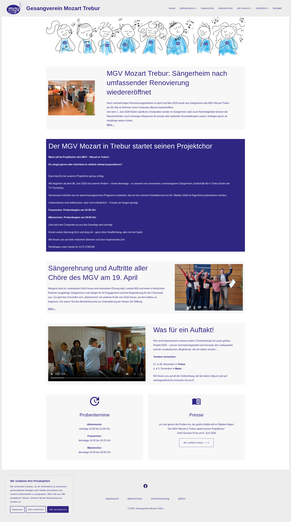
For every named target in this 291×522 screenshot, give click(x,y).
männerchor (225, 8)
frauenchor (207, 8)
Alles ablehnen (36, 509)
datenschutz (134, 498)
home (172, 8)
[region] (39, 496)
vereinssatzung (160, 498)
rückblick (261, 8)
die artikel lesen (193, 442)
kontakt (277, 8)
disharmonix (187, 8)
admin (182, 498)
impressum (112, 498)
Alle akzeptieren (58, 509)
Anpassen (17, 509)
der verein (243, 8)
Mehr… (111, 125)
